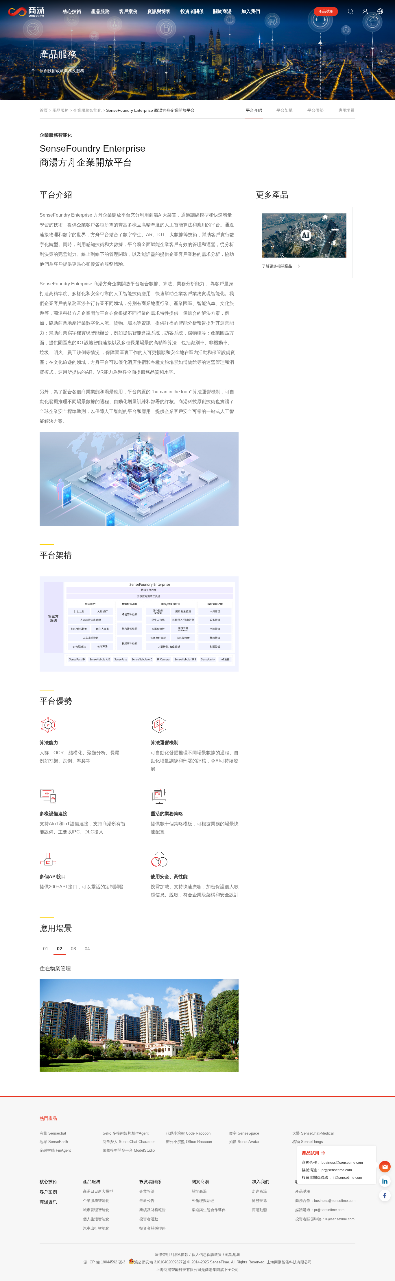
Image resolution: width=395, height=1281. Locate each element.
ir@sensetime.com (347, 1177)
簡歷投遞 (259, 1200)
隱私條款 (180, 1254)
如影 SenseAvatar (244, 1142)
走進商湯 (259, 1191)
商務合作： (325, 1200)
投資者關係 (192, 11)
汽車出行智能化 (96, 1228)
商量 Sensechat (53, 1133)
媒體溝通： (319, 1210)
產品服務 (100, 11)
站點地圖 (232, 1254)
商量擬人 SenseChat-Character (129, 1142)
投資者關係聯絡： (325, 1219)
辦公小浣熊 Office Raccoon (189, 1142)
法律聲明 (162, 1254)
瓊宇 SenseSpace (244, 1133)
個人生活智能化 (96, 1219)
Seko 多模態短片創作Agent (126, 1133)
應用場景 (346, 110)
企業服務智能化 (96, 1200)
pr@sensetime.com (337, 1170)
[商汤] (22, 12)
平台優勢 (315, 110)
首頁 (44, 110)
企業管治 (146, 1191)
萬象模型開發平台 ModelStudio (129, 1150)
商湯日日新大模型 (98, 1191)
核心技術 (72, 11)
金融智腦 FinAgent (55, 1150)
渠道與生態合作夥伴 (209, 1210)
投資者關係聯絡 (152, 1228)
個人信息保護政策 (207, 1254)
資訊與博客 (159, 11)
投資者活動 (148, 1219)
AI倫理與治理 (203, 1200)
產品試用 (325, 11)
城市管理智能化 (96, 1210)
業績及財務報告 (152, 1210)
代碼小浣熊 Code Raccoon (188, 1133)
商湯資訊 (48, 1202)
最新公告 (146, 1200)
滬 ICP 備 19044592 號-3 (104, 1262)
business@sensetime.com (342, 1162)
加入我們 (250, 11)
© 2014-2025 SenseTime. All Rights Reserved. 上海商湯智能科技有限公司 (249, 1262)
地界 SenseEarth (54, 1142)
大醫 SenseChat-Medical (313, 1133)
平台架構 (284, 110)
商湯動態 (259, 1210)
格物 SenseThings (307, 1142)
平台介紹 (254, 110)
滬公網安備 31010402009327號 (160, 1262)
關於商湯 (222, 11)
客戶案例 (128, 11)
